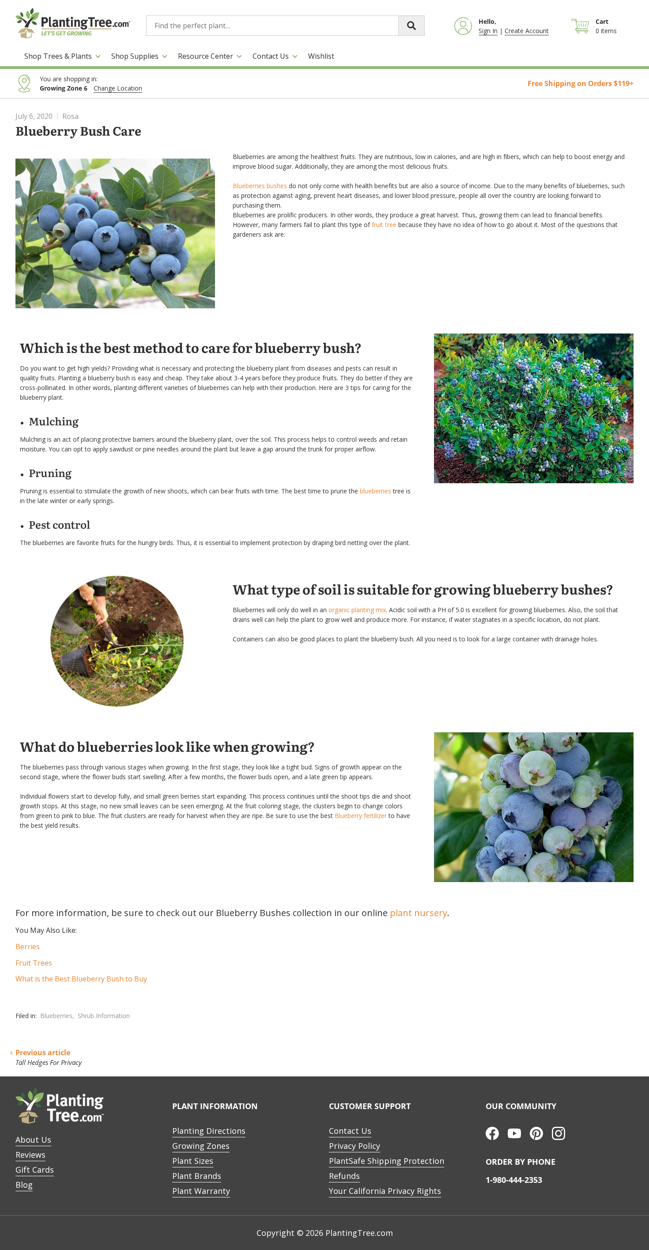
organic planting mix (357, 610)
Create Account (527, 31)
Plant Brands (196, 1175)
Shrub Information (104, 1015)
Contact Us (271, 56)
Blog (24, 1184)
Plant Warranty (201, 1191)
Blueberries (56, 1015)
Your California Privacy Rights (385, 1191)
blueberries (375, 491)
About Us (33, 1139)
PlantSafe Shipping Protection (386, 1160)
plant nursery (418, 913)
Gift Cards (34, 1169)
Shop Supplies (134, 56)
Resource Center (205, 56)
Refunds (344, 1175)
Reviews (30, 1154)
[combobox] (285, 25)
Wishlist (321, 56)
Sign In (488, 31)
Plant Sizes (192, 1160)
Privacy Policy (354, 1145)
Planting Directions (208, 1130)
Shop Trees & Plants (58, 56)
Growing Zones (201, 1145)
